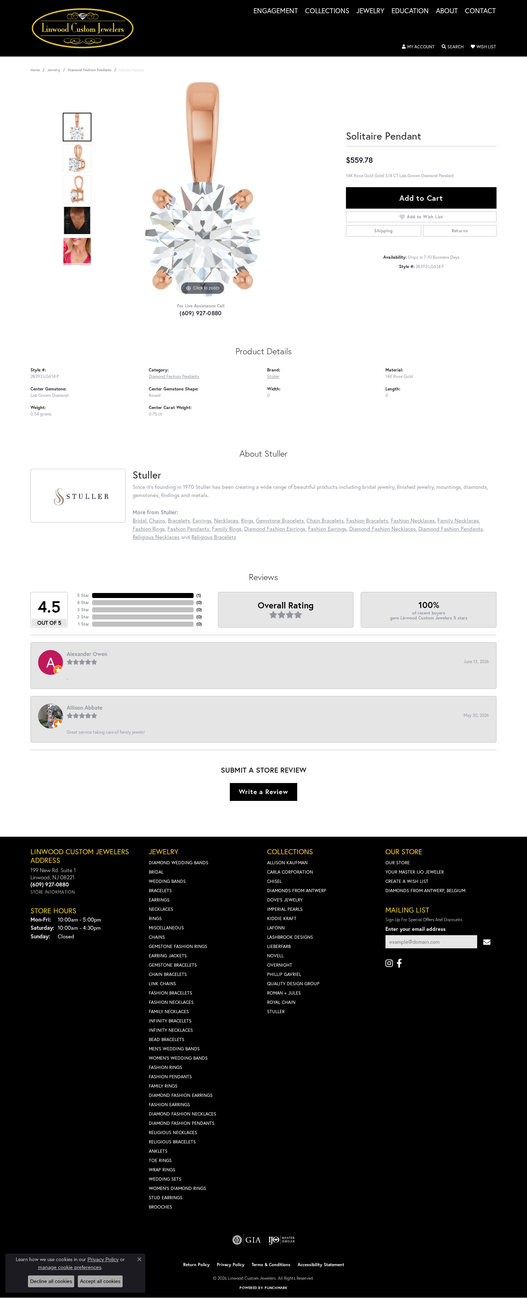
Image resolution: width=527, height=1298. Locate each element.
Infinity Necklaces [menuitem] (171, 1030)
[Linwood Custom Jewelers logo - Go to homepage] (86, 28)
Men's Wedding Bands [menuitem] (174, 1049)
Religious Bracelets (213, 536)
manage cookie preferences (69, 1267)
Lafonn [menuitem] (276, 928)
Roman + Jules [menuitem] (284, 993)
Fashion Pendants (188, 528)
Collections (327, 11)
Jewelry (370, 11)
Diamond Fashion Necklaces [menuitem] (182, 1114)
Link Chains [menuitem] (162, 984)
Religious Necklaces (156, 536)
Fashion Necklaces (413, 520)
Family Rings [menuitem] (163, 1086)
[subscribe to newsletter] (487, 941)
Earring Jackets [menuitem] (168, 956)
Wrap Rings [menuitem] (162, 1170)
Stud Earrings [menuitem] (165, 1198)
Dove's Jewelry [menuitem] (285, 900)
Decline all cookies (51, 1281)
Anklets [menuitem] (158, 1151)
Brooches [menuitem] (160, 1207)
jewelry (53, 70)
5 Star (83, 595)
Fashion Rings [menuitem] (165, 1067)
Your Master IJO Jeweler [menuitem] (414, 872)
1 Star (83, 624)
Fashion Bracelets (367, 520)
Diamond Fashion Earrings (274, 528)
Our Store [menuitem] (397, 863)
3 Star (83, 609)
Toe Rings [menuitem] (160, 1160)
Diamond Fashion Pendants (89, 70)
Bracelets (179, 520)
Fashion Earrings (327, 528)
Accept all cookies (100, 1281)
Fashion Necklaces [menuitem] (171, 1002)
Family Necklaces (458, 520)
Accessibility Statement (321, 1264)
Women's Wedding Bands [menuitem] (178, 1058)
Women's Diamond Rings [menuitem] (177, 1188)
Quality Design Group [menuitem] (293, 984)
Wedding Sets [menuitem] (165, 1179)
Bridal (140, 520)
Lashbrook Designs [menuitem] (290, 937)
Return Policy (196, 1264)
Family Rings (227, 528)
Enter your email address (415, 928)
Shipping (383, 230)
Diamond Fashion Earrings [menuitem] (181, 1095)
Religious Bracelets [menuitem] (172, 1142)
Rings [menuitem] (155, 918)
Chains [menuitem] (157, 937)
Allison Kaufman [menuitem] (287, 863)
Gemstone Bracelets (280, 520)
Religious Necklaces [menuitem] (173, 1132)
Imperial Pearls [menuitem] (285, 909)
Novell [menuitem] (275, 956)
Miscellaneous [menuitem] (166, 928)
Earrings (202, 520)
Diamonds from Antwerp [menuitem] (296, 891)
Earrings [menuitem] (159, 900)
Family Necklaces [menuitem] (169, 1011)
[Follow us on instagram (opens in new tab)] (389, 963)
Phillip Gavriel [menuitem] (284, 974)
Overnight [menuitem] (279, 965)
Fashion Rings (149, 528)
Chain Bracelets (325, 520)
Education (410, 11)
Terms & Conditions (271, 1264)
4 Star (83, 602)
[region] (202, 189)
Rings (247, 520)
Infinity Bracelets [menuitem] (170, 1021)
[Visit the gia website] (246, 1240)
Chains (157, 520)
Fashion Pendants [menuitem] (170, 1077)
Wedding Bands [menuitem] (167, 881)
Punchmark (276, 1287)
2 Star (83, 616)
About (447, 11)
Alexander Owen (87, 653)
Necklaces (226, 520)
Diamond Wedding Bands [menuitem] (178, 863)
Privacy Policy (230, 1264)
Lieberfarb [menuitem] (279, 946)
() (198, 595)
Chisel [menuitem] (274, 881)
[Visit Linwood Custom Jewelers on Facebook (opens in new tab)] (399, 963)
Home (35, 70)
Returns (460, 230)
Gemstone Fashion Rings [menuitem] (178, 946)
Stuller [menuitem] (276, 1011)
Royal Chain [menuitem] (281, 1002)
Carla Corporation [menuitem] (290, 872)
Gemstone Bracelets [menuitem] (173, 965)
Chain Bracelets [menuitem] (168, 974)
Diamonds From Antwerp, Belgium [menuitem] (425, 891)
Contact (480, 11)
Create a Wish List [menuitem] (406, 881)
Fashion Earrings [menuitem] (169, 1105)
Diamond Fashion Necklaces (382, 528)
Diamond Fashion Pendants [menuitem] (181, 1123)
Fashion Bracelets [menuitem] (170, 993)
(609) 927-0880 (201, 313)
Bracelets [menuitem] (160, 891)
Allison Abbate (85, 707)
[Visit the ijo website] (281, 1240)
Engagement (275, 11)
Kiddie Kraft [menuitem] (281, 918)
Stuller (273, 376)
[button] (418, 47)
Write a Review (263, 791)
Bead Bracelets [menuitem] (166, 1039)
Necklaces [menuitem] (161, 909)
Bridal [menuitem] (156, 872)
